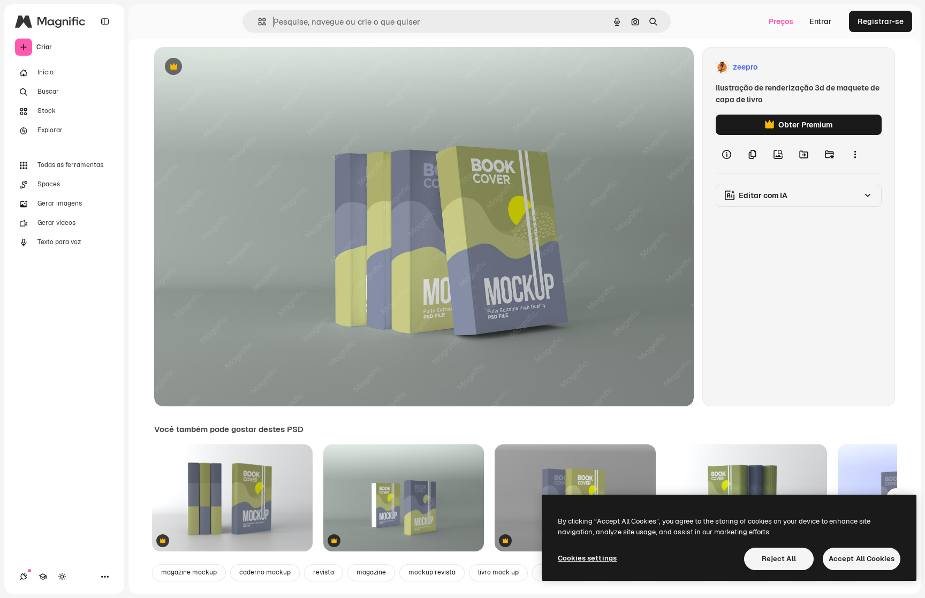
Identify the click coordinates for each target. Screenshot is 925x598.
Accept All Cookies (861, 558)
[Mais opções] (855, 154)
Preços (781, 21)
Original (223, 67)
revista (323, 572)
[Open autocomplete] (257, 22)
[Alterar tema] (62, 576)
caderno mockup (265, 572)
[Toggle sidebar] (104, 21)
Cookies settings (587, 558)
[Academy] (42, 576)
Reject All (779, 558)
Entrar (820, 21)
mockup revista (432, 572)
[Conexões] (23, 576)
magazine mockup (189, 572)
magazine (371, 572)
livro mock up (498, 572)
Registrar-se (881, 21)
